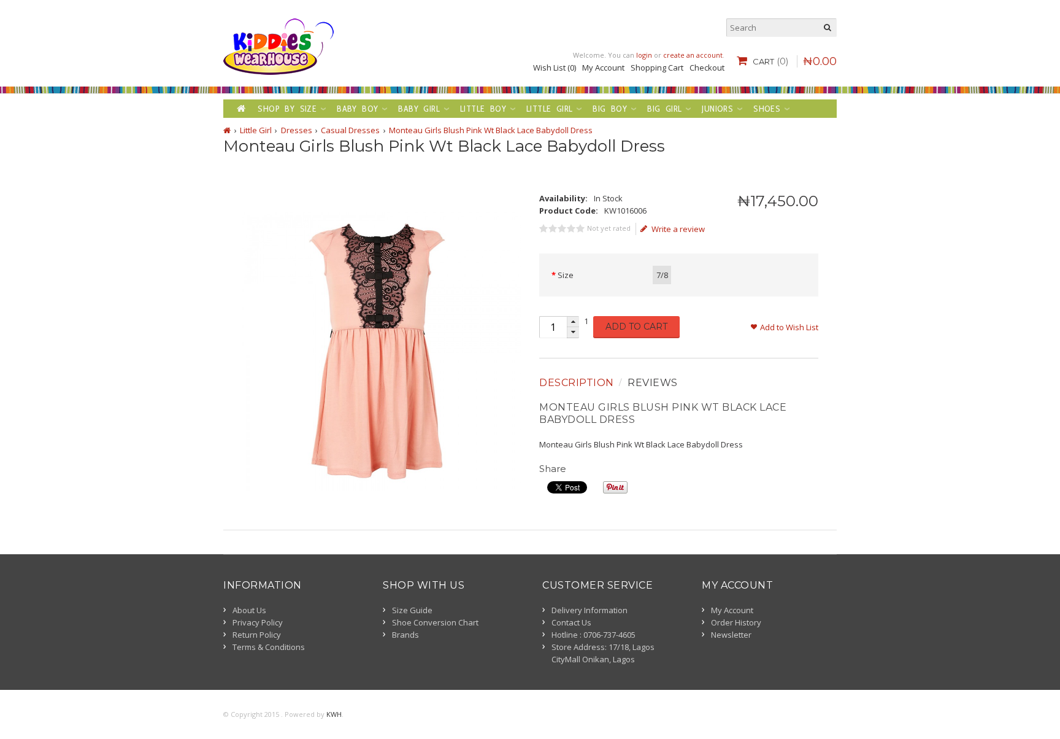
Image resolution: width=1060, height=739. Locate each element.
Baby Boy (357, 108)
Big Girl (664, 108)
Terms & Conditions (268, 646)
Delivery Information (589, 610)
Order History (736, 622)
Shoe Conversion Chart (435, 622)
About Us (249, 610)
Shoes (766, 108)
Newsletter (731, 634)
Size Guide (412, 610)
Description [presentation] (576, 383)
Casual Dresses (350, 130)
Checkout (706, 67)
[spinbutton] (552, 327)
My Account (603, 67)
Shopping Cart (657, 67)
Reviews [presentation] (653, 383)
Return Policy (256, 634)
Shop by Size (287, 108)
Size (566, 275)
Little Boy (483, 108)
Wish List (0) (554, 67)
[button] (573, 322)
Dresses (296, 130)
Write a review (678, 228)
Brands (405, 634)
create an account (693, 55)
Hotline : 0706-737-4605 (593, 634)
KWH (334, 714)
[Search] (827, 27)
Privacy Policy (257, 622)
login (644, 55)
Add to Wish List (789, 327)
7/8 (662, 275)
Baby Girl (419, 108)
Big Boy (610, 108)
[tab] (578, 383)
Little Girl (549, 108)
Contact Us (571, 622)
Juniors (717, 108)
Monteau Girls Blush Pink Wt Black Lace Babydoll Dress (491, 130)
